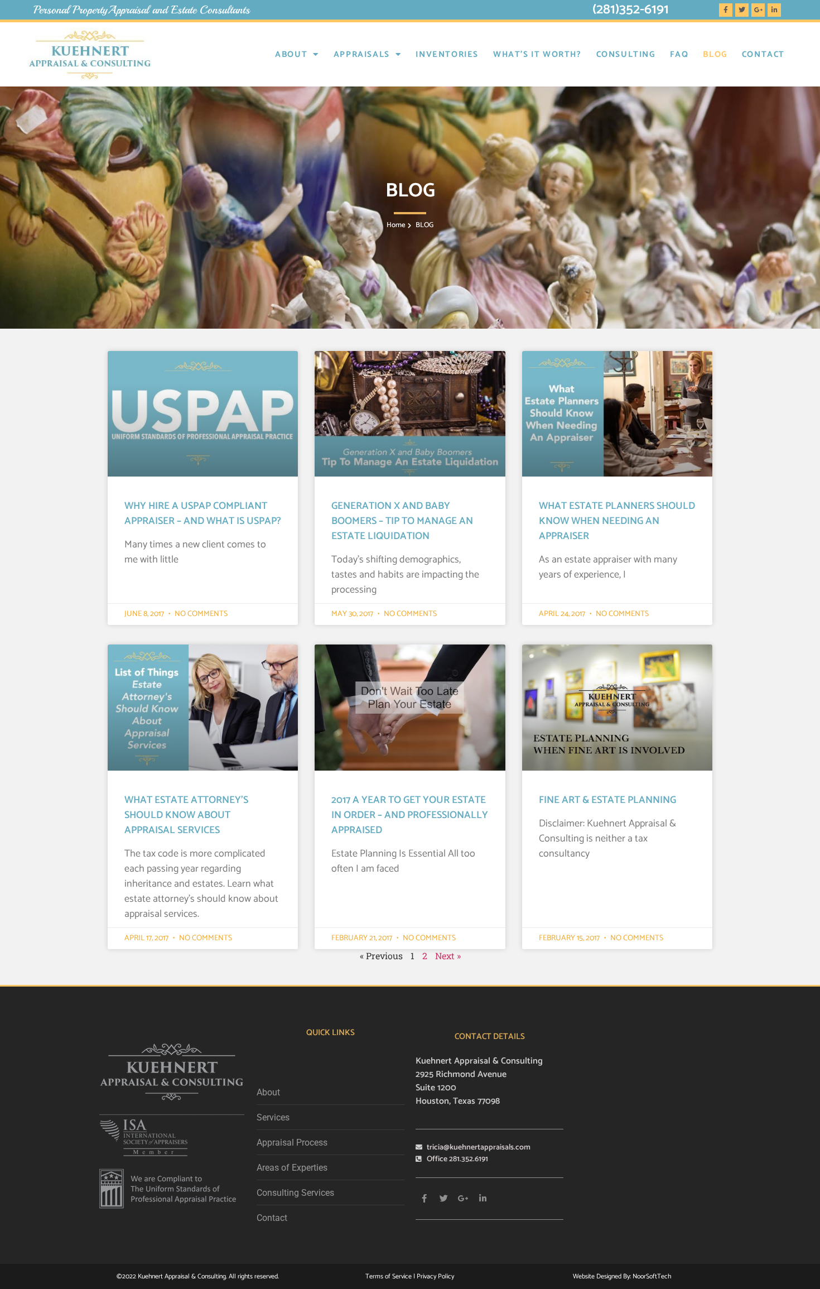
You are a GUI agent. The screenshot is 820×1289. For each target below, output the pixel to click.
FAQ (679, 54)
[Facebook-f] (725, 10)
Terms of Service (389, 1276)
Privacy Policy (435, 1276)
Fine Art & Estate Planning (607, 800)
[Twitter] (742, 10)
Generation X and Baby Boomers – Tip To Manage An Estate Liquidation (402, 521)
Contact (763, 54)
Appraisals (362, 54)
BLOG (715, 54)
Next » (448, 955)
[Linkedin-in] (774, 10)
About (291, 54)
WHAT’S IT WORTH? (537, 54)
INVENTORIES (447, 54)
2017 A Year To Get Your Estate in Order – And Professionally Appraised (409, 815)
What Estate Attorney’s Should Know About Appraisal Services (186, 815)
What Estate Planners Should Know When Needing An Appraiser (617, 521)
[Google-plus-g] (758, 10)
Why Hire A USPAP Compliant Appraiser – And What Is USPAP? (202, 514)
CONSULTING (625, 54)
